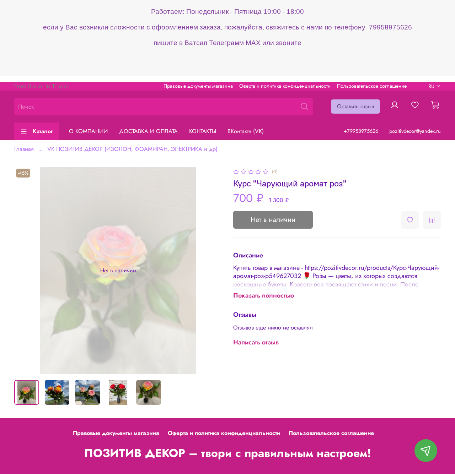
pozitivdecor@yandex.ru (415, 131)
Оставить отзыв (355, 106)
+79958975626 (361, 131)
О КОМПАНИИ (88, 131)
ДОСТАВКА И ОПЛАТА (148, 131)
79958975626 (390, 27)
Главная (24, 149)
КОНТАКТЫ (202, 131)
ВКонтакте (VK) (246, 131)
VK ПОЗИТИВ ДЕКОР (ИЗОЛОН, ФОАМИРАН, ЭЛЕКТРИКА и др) (132, 149)
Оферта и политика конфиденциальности (285, 85)
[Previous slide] (25, 270)
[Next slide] (210, 270)
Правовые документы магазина (198, 85)
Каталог (43, 131)
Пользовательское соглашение (372, 85)
